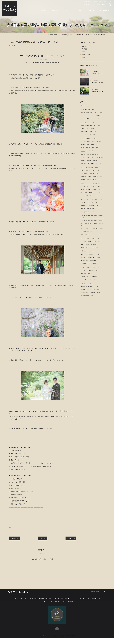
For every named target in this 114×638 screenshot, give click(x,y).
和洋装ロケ (91, 205)
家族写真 (89, 160)
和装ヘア (98, 205)
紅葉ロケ (92, 196)
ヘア (99, 241)
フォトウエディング (90, 157)
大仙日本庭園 (90, 151)
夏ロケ (97, 270)
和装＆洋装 (83, 176)
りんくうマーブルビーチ (86, 231)
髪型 (88, 144)
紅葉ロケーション (94, 260)
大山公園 (94, 189)
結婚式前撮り (95, 199)
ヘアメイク (83, 241)
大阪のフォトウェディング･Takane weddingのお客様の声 (92, 224)
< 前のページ (14, 538)
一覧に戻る (42, 538)
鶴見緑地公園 (100, 157)
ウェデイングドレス (85, 276)
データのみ (95, 160)
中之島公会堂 (94, 244)
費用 (88, 118)
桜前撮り (95, 179)
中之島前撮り (91, 257)
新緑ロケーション (85, 292)
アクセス (87, 228)
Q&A (82, 228)
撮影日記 (84, 49)
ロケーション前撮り (91, 186)
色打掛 (92, 144)
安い (97, 147)
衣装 (95, 131)
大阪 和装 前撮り (85, 141)
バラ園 (92, 212)
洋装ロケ (98, 196)
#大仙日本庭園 (36, 559)
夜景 (101, 199)
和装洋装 (83, 289)
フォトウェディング (89, 106)
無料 (99, 125)
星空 (90, 122)
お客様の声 (83, 263)
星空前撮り (94, 276)
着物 (99, 186)
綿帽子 (92, 163)
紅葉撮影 (99, 292)
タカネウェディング (85, 109)
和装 (93, 109)
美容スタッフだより (87, 54)
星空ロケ (89, 289)
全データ (83, 160)
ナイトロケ (91, 202)
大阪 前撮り (99, 141)
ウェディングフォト (85, 147)
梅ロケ (98, 212)
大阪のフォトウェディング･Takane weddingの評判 (92, 220)
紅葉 (93, 141)
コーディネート (84, 135)
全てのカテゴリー (87, 46)
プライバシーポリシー (86, 267)
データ (99, 118)
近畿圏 (89, 176)
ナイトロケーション (98, 286)
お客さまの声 (84, 270)
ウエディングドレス (85, 199)
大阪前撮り (83, 257)
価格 (86, 122)
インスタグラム (84, 260)
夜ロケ (101, 228)
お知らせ (11, 527)
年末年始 (94, 170)
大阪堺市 (100, 189)
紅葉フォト (90, 273)
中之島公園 (86, 212)
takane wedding (94, 247)
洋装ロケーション (85, 247)
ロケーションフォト (91, 208)
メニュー (88, 189)
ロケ (82, 192)
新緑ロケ (91, 254)
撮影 (86, 192)
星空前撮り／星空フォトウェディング (89, 112)
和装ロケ (101, 192)
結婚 (94, 135)
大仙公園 (83, 186)
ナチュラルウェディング (86, 131)
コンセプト (98, 115)
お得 (82, 167)
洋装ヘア (83, 208)
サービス (83, 118)
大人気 (96, 167)
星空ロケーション (97, 267)
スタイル (83, 144)
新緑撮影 (93, 292)
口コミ (99, 238)
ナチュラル (83, 163)
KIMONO (83, 115)
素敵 (97, 173)
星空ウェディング (85, 183)
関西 (99, 170)
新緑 (100, 179)
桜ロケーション (93, 279)
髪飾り (89, 241)
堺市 (87, 196)
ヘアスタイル (100, 135)
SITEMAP (70, 601)
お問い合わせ (95, 228)
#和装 (51, 559)
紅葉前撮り (91, 270)
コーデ (82, 157)
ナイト (82, 196)
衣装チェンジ (84, 205)
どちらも (83, 151)
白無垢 (98, 144)
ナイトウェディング (98, 235)
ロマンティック (84, 173)
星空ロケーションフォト (86, 286)
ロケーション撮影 (89, 167)
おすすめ (93, 118)
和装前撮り (88, 138)
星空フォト (83, 273)
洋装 (82, 122)
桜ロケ (99, 208)
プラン (82, 138)
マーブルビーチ (98, 254)
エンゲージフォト (85, 238)
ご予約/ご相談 (100, 4)
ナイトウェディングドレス (87, 283)
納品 (89, 263)
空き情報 (92, 173)
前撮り (101, 112)
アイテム (83, 128)
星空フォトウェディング (86, 235)
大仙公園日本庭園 (85, 296)
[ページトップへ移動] (104, 591)
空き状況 (89, 179)
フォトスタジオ (84, 279)
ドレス (82, 189)
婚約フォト (93, 238)
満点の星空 (95, 176)
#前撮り (45, 559)
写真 (93, 147)
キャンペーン (84, 254)
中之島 (94, 241)
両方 (101, 154)
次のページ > (71, 538)
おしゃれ (92, 128)
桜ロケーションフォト (93, 251)
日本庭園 (83, 179)
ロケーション (90, 115)
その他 (83, 57)
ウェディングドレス (95, 183)
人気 (95, 125)
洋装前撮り (98, 257)
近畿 (101, 176)
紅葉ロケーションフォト (96, 296)
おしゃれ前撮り (96, 289)
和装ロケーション (93, 192)
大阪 (82, 106)
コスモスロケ (84, 202)
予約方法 (94, 263)
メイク (82, 244)
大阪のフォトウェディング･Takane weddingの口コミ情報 (92, 216)
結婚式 (87, 244)
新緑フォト (83, 251)
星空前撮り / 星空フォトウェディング (89, 154)
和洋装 (97, 202)
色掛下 (82, 170)
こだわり (95, 138)
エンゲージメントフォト (86, 125)
